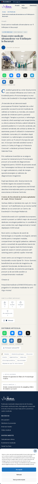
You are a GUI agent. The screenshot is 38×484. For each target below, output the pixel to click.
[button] (35, 451)
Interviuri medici (6, 427)
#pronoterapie (21, 360)
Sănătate (33, 5)
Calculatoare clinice (7, 439)
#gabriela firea (14, 357)
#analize (6, 354)
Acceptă (19, 470)
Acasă (17, 5)
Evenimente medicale (8, 443)
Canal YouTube (6, 446)
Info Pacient (24, 6)
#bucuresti (29, 354)
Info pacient (5, 420)
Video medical (6, 430)
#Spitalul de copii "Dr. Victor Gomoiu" (12, 363)
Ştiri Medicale (11, 12)
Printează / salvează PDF (12, 348)
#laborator (23, 357)
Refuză (19, 475)
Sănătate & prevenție (8, 423)
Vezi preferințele (19, 480)
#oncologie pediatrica (8, 360)
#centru (4, 357)
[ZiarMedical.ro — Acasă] (8, 398)
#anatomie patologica (18, 354)
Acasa (4, 12)
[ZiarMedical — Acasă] (7, 6)
